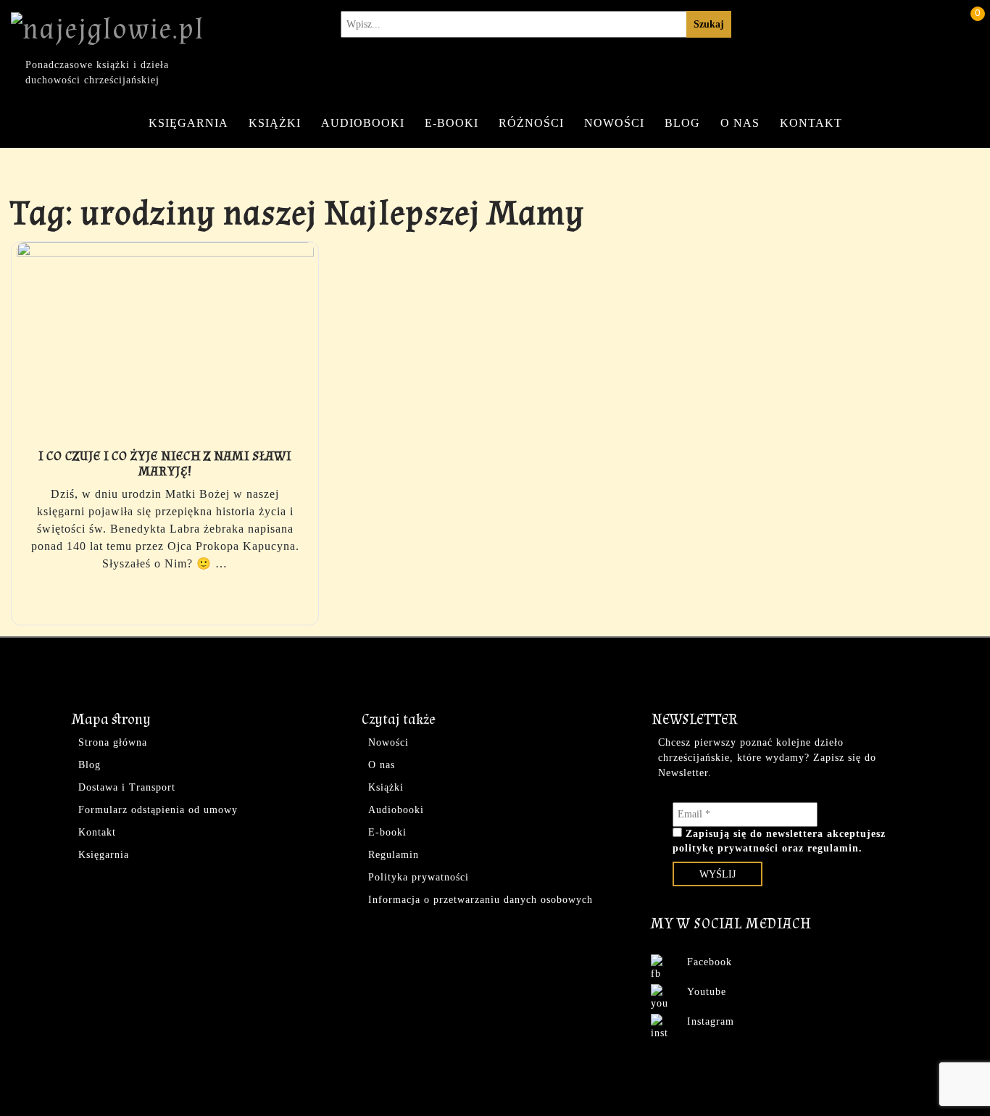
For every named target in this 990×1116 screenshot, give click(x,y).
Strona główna (112, 742)
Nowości (614, 123)
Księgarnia (188, 123)
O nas (740, 123)
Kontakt (811, 123)
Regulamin (393, 854)
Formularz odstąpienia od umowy (158, 809)
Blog (682, 123)
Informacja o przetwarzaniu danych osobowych (480, 899)
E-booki (451, 123)
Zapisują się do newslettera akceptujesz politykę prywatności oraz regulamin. (779, 841)
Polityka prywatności (418, 877)
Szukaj (709, 24)
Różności (531, 123)
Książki (275, 123)
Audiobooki (362, 123)
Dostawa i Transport (126, 787)
